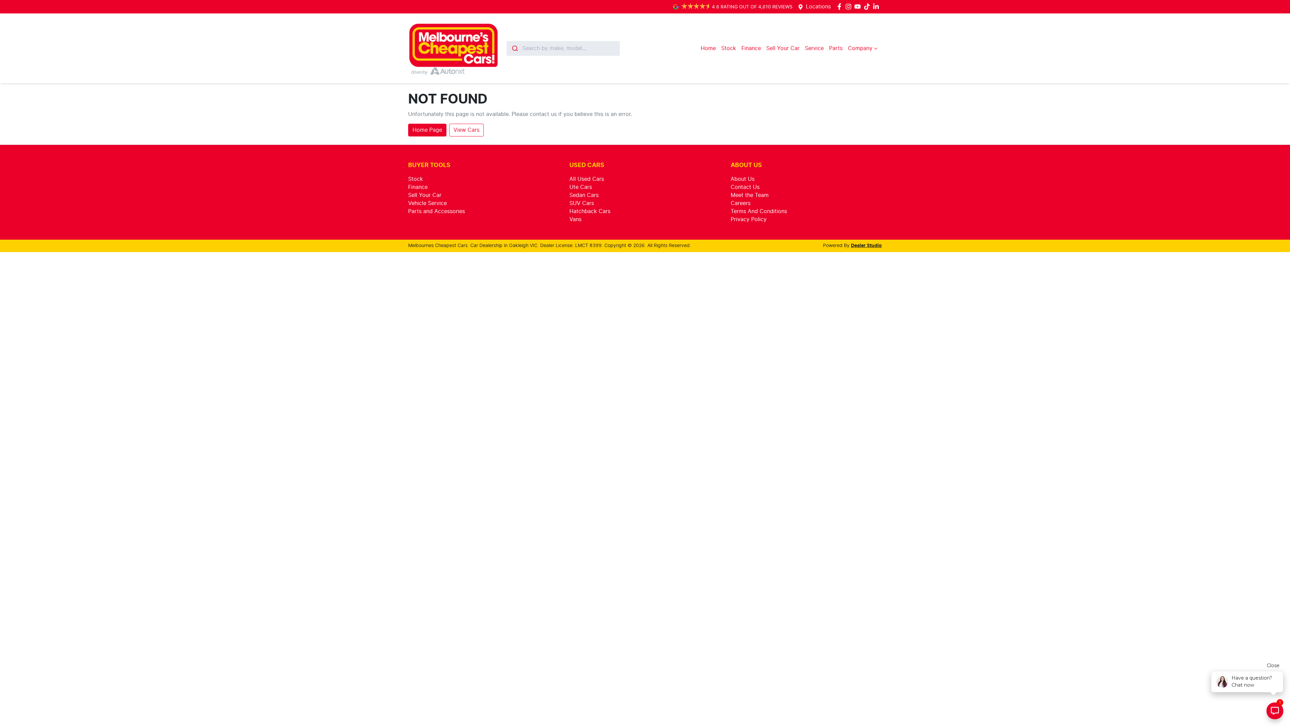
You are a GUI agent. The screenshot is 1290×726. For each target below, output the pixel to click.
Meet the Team (750, 195)
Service (814, 48)
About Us (743, 179)
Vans (575, 219)
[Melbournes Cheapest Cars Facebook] (840, 6)
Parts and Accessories (436, 211)
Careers (740, 203)
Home (708, 48)
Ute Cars (580, 187)
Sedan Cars (584, 195)
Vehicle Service (427, 203)
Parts (836, 48)
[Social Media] (868, 6)
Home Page (427, 130)
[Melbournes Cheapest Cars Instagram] (849, 6)
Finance (751, 48)
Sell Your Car (783, 48)
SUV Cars (581, 203)
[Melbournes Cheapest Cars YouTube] (858, 6)
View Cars (466, 130)
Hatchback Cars (589, 211)
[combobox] (563, 48)
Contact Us (745, 187)
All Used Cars (586, 179)
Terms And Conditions (759, 211)
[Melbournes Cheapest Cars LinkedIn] (877, 6)
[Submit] (514, 48)
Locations (818, 6)
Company (860, 48)
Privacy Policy (749, 219)
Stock (728, 48)
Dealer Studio (866, 245)
